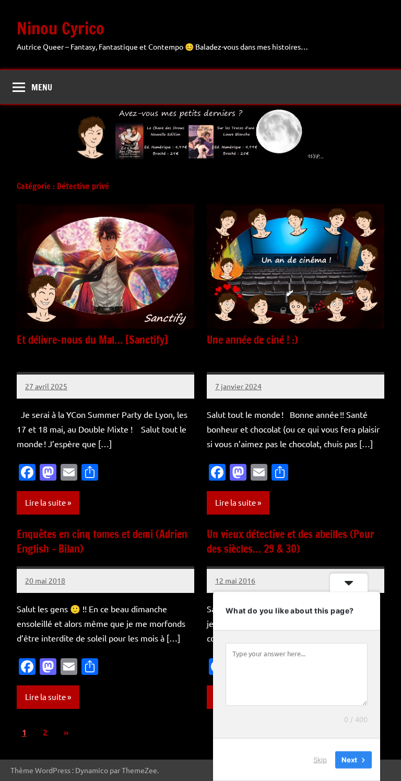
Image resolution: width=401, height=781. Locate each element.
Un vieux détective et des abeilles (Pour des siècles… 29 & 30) (290, 541)
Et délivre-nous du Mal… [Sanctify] (92, 339)
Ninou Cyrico (60, 28)
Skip (320, 759)
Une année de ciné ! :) (252, 339)
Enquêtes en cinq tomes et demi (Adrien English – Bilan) (102, 541)
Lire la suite (45, 502)
